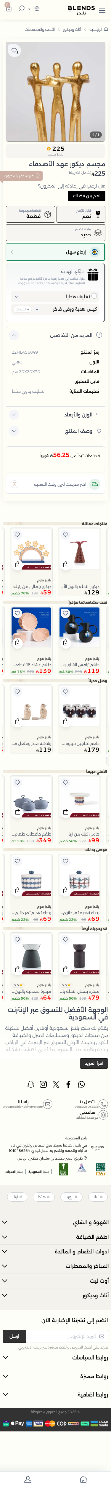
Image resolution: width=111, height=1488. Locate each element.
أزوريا (69, 1196)
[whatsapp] (81, 1085)
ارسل (14, 1336)
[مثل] (65, 535)
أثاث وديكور (72, 29)
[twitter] (56, 1085)
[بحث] (21, 9)
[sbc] (82, 1171)
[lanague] (33, 9)
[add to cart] (66, 565)
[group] (55, 92)
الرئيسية (95, 29)
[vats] (101, 1171)
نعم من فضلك (86, 195)
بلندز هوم (44, 580)
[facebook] (69, 1085)
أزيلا (15, 1196)
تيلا (96, 1196)
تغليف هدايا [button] (78, 296)
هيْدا (42, 1196)
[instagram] (43, 1085)
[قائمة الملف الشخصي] (28, 1480)
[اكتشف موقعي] (14, 484)
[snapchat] (31, 1085)
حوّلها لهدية (73, 271)
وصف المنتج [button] (78, 431)
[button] (102, 9)
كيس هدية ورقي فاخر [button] (75, 309)
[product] (79, 549)
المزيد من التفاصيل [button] (71, 335)
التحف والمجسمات (40, 29)
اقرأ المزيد (94, 1063)
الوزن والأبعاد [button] (78, 415)
